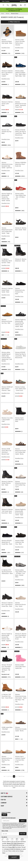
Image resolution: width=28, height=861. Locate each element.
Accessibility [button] (23, 1)
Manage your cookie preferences (15, 843)
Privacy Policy (13, 826)
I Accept (14, 857)
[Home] (14, 5)
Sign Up (4, 814)
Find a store (5, 831)
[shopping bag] (25, 5)
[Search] (8, 5)
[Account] (21, 5)
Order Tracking (5, 1)
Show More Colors (6, 47)
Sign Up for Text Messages (9, 818)
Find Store (22, 833)
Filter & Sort (15, 22)
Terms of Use (6, 826)
